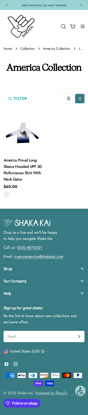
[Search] (63, 26)
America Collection (56, 48)
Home (8, 48)
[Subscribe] (79, 336)
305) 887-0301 (30, 247)
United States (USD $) (27, 351)
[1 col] (68, 98)
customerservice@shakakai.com (39, 256)
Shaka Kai (25, 393)
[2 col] (79, 98)
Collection (27, 48)
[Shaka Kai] (21, 26)
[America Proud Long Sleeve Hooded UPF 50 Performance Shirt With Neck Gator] (23, 133)
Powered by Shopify (51, 393)
